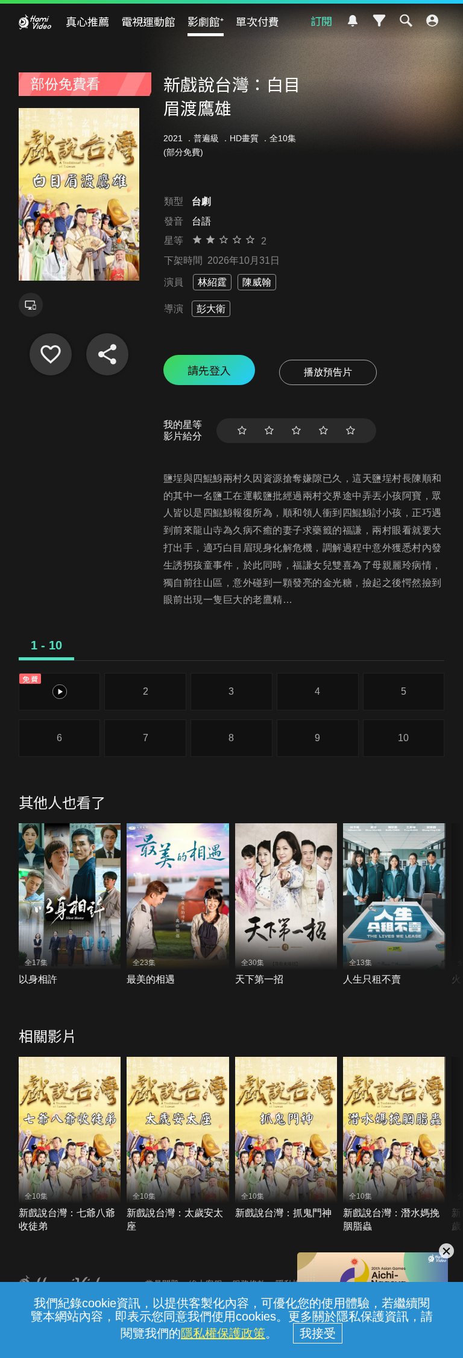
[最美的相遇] (178, 904)
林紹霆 (212, 282)
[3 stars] (296, 430)
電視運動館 (148, 21)
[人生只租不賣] (394, 904)
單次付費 (257, 21)
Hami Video (35, 22)
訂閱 (321, 20)
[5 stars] (350, 430)
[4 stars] (323, 430)
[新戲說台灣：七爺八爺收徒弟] (70, 1145)
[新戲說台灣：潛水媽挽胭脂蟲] (394, 1145)
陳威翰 (256, 282)
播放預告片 (328, 372)
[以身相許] (70, 904)
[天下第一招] (286, 904)
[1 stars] (242, 430)
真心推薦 (87, 21)
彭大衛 (211, 309)
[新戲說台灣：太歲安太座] (178, 1145)
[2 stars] (269, 430)
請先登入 (209, 370)
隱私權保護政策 (223, 1333)
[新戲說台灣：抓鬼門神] (286, 1138)
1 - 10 (46, 645)
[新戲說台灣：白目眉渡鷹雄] (51, 354)
